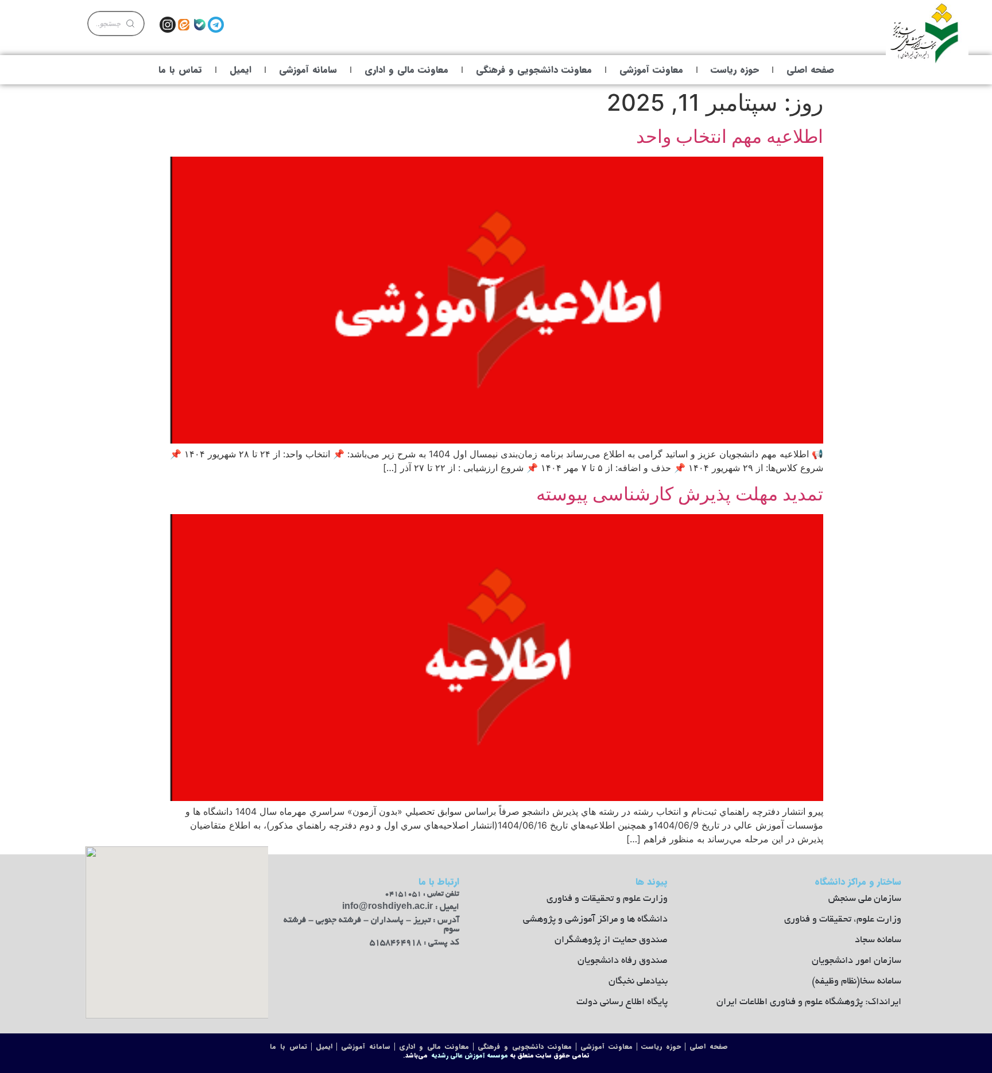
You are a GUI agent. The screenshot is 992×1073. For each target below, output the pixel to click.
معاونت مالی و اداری (406, 70)
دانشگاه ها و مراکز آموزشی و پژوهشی (595, 920)
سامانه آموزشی (308, 70)
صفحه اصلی (810, 70)
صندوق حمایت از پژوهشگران (611, 940)
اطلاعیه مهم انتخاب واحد (729, 136)
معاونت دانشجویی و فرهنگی (534, 70)
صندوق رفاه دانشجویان (623, 961)
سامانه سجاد (878, 940)
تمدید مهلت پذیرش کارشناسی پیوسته (679, 494)
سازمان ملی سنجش (864, 899)
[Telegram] (216, 25)
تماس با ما (180, 70)
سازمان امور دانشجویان (856, 961)
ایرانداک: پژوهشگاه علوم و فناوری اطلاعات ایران (808, 1002)
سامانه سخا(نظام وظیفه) (856, 982)
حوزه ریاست (735, 70)
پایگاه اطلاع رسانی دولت (622, 1002)
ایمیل (240, 70)
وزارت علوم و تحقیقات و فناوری (607, 899)
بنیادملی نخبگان (638, 982)
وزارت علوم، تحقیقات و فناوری (842, 920)
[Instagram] (168, 25)
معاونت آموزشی (651, 70)
